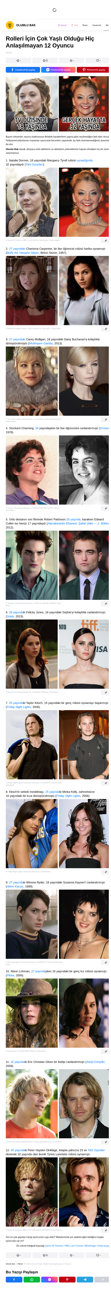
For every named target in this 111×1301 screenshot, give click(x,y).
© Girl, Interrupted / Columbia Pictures (20, 962)
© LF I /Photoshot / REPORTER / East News (44, 1230)
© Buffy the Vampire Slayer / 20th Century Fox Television (28, 329)
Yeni (76, 25)
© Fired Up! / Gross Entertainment (19, 1142)
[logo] (21, 25)
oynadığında (85, 160)
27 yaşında (16, 882)
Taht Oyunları (34, 164)
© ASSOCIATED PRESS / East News (31, 1051)
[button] (18, 60)
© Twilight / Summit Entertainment (19, 603)
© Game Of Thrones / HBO (16, 240)
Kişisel (63, 25)
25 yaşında (16, 702)
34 (36, 428)
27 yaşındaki (17, 248)
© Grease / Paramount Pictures (18, 508)
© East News (56, 329)
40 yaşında (18, 1150)
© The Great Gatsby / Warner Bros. (19, 419)
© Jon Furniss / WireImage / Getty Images (43, 240)
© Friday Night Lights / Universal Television (22, 783)
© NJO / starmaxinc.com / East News (47, 1142)
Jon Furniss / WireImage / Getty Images (91, 1246)
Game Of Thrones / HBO (57, 1246)
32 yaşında (18, 1061)
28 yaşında (16, 612)
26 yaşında (73, 519)
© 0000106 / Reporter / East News (45, 692)
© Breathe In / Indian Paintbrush (18, 692)
